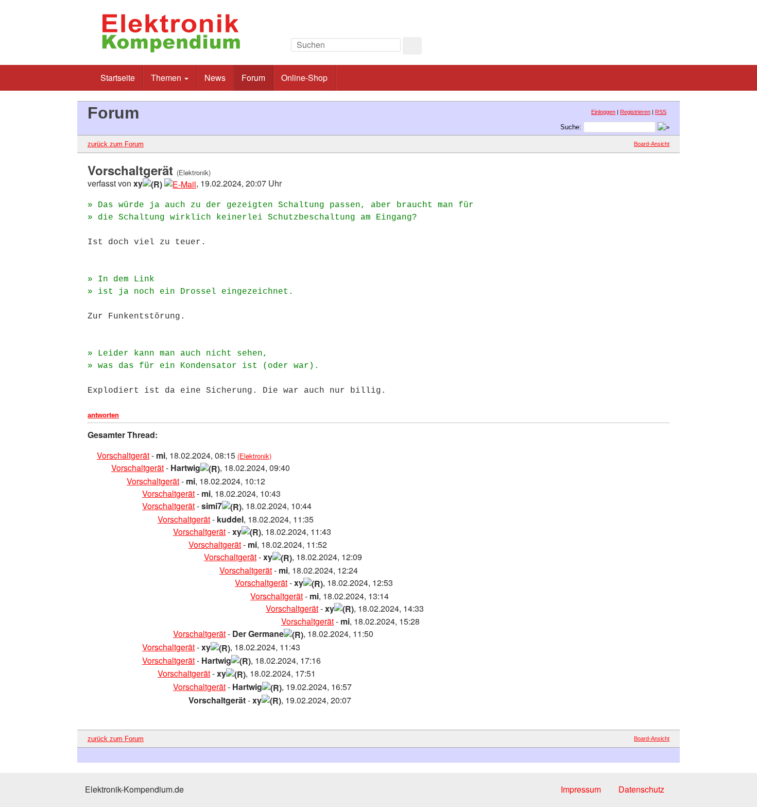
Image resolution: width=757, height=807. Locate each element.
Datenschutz (641, 789)
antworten (103, 415)
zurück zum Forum (116, 144)
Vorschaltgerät (123, 455)
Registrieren (635, 112)
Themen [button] (167, 77)
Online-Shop (304, 77)
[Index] (599, 48)
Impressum (581, 789)
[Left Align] (412, 46)
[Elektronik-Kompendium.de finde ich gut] (646, 48)
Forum (253, 77)
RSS (660, 112)
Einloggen (603, 112)
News (215, 77)
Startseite (117, 77)
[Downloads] (622, 48)
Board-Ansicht (651, 144)
